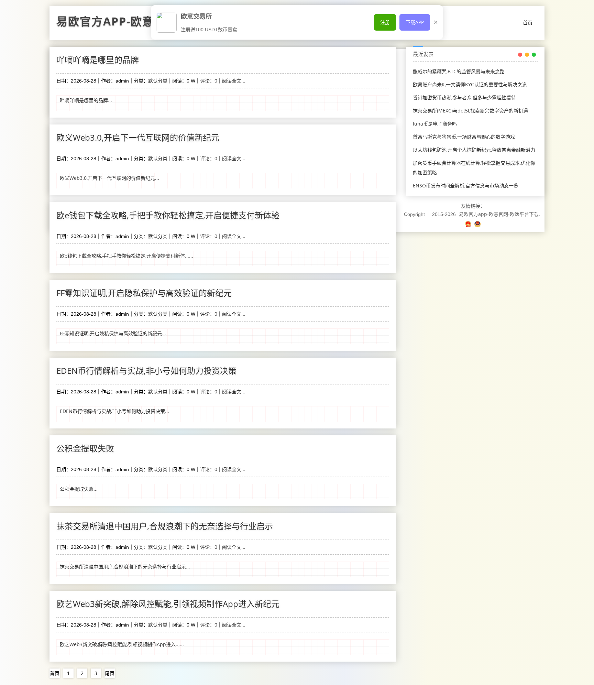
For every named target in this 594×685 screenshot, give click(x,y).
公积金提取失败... (79, 489)
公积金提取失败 (85, 448)
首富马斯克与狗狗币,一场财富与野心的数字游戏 (464, 136)
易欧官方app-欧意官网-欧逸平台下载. (499, 214)
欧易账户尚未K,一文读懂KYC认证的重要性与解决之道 (470, 84)
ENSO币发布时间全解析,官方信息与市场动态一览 (465, 185)
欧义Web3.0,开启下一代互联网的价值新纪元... (109, 178)
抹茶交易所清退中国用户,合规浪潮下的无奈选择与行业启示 (164, 526)
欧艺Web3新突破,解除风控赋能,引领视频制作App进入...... (122, 644)
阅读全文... (233, 80)
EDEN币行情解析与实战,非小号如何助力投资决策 (146, 370)
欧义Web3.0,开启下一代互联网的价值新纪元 (137, 137)
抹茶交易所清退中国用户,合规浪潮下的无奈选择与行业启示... (125, 566)
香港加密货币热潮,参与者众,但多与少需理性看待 (464, 97)
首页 (527, 22)
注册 (385, 22)
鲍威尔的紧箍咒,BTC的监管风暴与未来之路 (459, 71)
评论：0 (208, 80)
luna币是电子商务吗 (435, 123)
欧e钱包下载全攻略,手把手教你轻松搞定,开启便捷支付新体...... (126, 255)
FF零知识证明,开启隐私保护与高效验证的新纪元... (113, 333)
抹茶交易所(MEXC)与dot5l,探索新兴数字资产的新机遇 (470, 110)
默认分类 (157, 80)
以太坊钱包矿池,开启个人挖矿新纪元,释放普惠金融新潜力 (474, 149)
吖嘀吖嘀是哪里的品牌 (97, 59)
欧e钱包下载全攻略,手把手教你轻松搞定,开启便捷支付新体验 (167, 215)
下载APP (415, 22)
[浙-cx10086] (469, 223)
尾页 (109, 673)
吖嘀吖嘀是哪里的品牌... (86, 100)
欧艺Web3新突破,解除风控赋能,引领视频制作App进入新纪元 (167, 603)
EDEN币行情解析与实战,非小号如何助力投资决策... (114, 411)
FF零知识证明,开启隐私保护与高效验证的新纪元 (144, 292)
